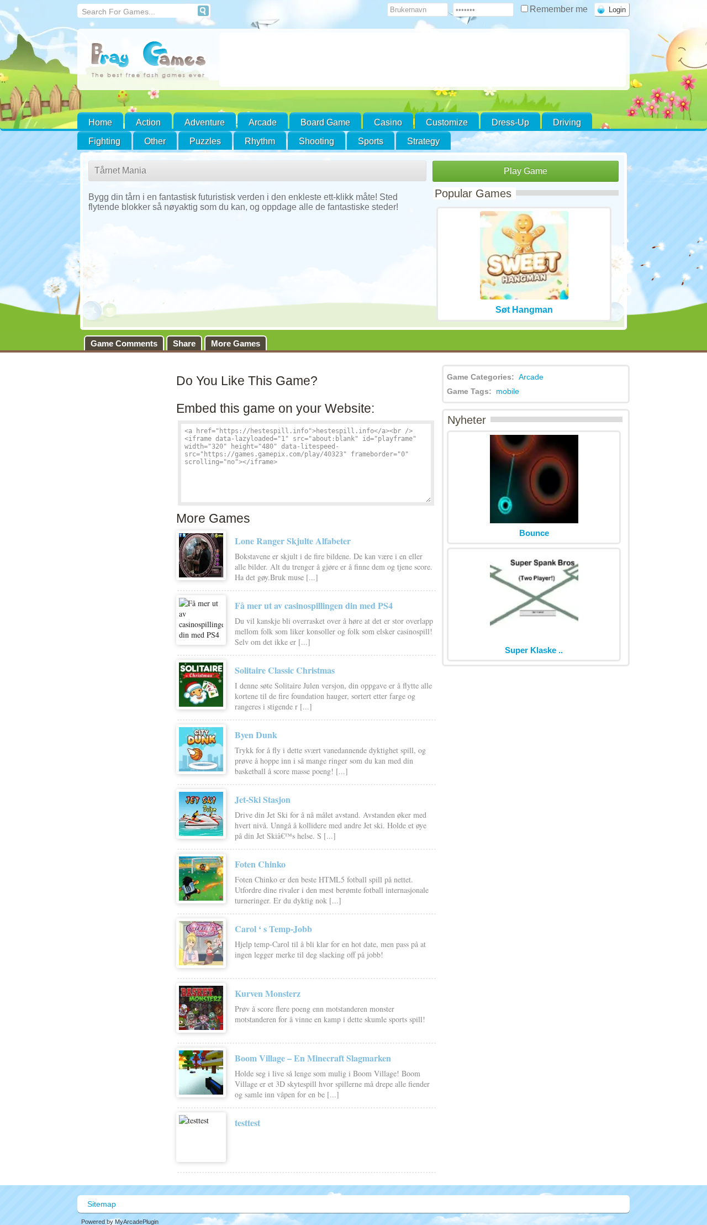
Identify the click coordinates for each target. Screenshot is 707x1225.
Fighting (104, 141)
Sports (370, 141)
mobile (507, 391)
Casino (388, 122)
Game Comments (124, 343)
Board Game (325, 122)
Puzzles (205, 141)
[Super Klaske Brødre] (534, 637)
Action (148, 122)
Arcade (263, 122)
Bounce (534, 533)
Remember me (560, 9)
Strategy (423, 141)
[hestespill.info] (148, 60)
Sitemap (101, 1204)
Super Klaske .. (534, 650)
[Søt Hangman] (524, 296)
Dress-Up (510, 122)
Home (100, 122)
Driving (567, 122)
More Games (235, 343)
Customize (447, 122)
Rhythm (260, 141)
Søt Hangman (524, 309)
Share (184, 343)
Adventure (204, 122)
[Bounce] (534, 520)
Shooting (316, 141)
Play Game (525, 171)
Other (155, 141)
